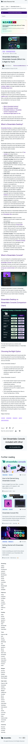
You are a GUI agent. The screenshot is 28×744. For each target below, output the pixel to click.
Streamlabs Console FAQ (10, 513)
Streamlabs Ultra (8, 214)
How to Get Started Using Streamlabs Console (10, 479)
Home (2, 6)
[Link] (13, 428)
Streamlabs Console (15, 6)
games (20, 418)
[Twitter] (6, 428)
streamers (15, 418)
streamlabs (8, 418)
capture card (4, 96)
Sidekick (6, 194)
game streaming (4, 420)
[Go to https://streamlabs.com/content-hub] (7, 1)
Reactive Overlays (20, 240)
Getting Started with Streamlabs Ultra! (12, 546)
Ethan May (15, 523)
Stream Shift (19, 224)
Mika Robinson (13, 557)
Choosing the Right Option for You (12, 113)
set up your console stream (8, 268)
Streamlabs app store (6, 88)
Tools (7, 6)
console (3, 418)
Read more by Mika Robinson (19, 65)
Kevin (14, 491)
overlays (3, 86)
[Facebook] (10, 428)
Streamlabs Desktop (6, 128)
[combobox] (14, 16)
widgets (8, 86)
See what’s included (7, 31)
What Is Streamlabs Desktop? (11, 106)
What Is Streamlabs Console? (11, 108)
